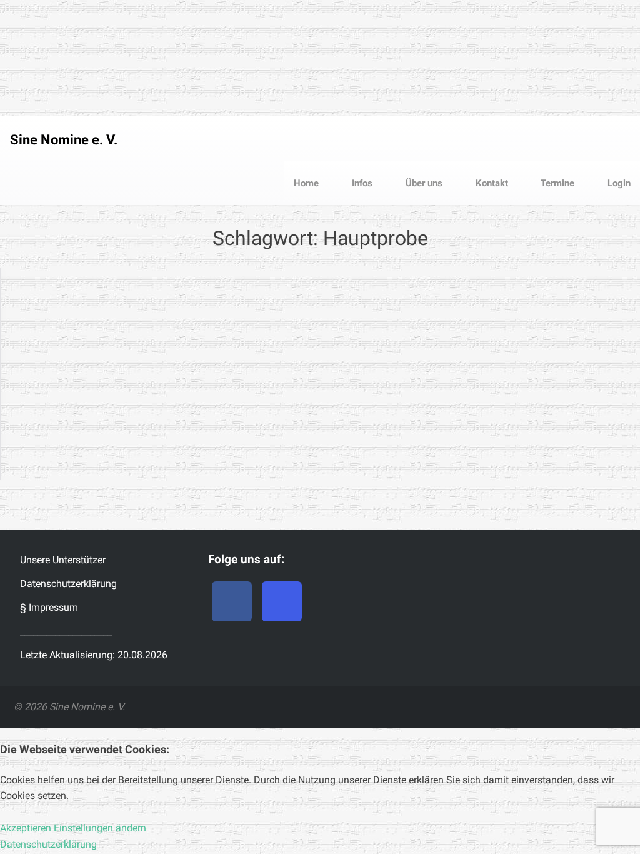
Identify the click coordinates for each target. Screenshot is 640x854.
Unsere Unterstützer (63, 560)
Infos (360, 183)
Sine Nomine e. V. (64, 140)
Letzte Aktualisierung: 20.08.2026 (94, 655)
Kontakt (490, 183)
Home (306, 183)
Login (618, 183)
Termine (556, 183)
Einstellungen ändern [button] (100, 828)
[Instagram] (282, 601)
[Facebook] (232, 601)
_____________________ (66, 631)
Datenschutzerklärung (68, 584)
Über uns (422, 183)
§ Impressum (49, 607)
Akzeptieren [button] (25, 828)
